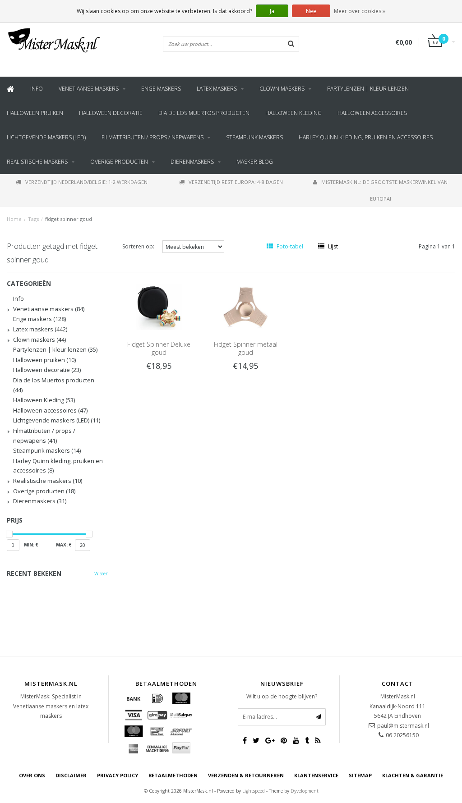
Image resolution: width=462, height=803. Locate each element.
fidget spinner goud (68, 219)
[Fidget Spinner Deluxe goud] (159, 306)
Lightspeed (253, 791)
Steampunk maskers (254, 137)
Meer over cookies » (359, 11)
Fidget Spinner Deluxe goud (158, 348)
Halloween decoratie (111, 113)
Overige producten (119, 161)
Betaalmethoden (173, 775)
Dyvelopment (305, 791)
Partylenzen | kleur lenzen (368, 88)
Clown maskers (282, 88)
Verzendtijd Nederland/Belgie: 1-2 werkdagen (86, 182)
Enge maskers (161, 88)
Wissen (101, 573)
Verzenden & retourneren (246, 775)
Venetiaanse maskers (89, 88)
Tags (33, 219)
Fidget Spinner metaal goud (245, 348)
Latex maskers (217, 88)
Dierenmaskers (192, 161)
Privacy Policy (117, 775)
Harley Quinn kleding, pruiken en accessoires (366, 137)
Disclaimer (71, 775)
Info (36, 88)
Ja (272, 11)
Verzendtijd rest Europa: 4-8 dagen (236, 182)
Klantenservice (316, 775)
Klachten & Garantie (412, 775)
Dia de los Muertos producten (203, 113)
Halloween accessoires (372, 113)
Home (14, 219)
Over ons (32, 775)
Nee (311, 11)
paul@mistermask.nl (403, 726)
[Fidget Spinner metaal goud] (245, 306)
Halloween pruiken (35, 113)
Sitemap (360, 775)
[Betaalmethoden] (133, 698)
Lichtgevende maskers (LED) (46, 137)
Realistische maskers (37, 161)
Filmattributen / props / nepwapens (152, 137)
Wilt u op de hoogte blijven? (281, 696)
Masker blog (254, 161)
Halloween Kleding (293, 113)
